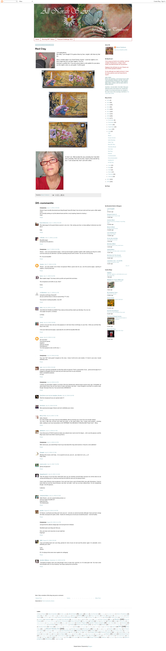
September (111, 127)
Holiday (72, 624)
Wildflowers (104, 637)
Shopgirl (42, 452)
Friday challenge (50, 622)
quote (126, 632)
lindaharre (42, 430)
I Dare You (96, 624)
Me (120, 627)
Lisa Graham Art (111, 232)
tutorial (51, 637)
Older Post (98, 598)
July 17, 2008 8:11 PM (53, 292)
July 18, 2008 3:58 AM (49, 322)
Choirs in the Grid (81, 617)
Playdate (86, 632)
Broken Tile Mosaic (95, 615)
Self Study (83, 634)
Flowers (110, 621)
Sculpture (70, 634)
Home (37, 39)
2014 (108, 104)
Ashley (38, 615)
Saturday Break (112, 147)
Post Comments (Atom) (48, 601)
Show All (127, 265)
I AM (109, 133)
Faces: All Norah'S (75, 621)
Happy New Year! (119, 330)
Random (44, 634)
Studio (70, 635)
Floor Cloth (103, 621)
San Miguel (62, 634)
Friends (58, 623)
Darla (41, 276)
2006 (108, 181)
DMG (41, 540)
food (116, 621)
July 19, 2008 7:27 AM (52, 415)
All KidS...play (63, 614)
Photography (54, 632)
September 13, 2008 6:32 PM (57, 560)
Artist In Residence (122, 614)
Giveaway (124, 623)
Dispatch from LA (112, 214)
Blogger (90, 646)
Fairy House (85, 621)
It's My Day (111, 162)
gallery (63, 622)
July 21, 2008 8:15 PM (53, 442)
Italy (128, 624)
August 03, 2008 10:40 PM (51, 510)
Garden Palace (81, 623)
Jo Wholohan (43, 292)
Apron (87, 614)
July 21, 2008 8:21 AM (51, 430)
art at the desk (94, 614)
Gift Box (118, 622)
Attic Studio (49, 615)
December (111, 120)
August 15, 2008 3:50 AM (49, 540)
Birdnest (74, 615)
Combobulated (112, 155)
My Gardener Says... (112, 292)
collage (106, 617)
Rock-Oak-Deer (111, 329)
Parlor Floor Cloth (45, 632)
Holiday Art (111, 160)
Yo (55, 639)
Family (92, 621)
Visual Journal (111, 138)
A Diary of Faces (41, 614)
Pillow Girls (72, 632)
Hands (59, 624)
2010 (108, 113)
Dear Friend (56, 619)
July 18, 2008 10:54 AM (49, 367)
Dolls (81, 619)
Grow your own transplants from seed (116, 312)
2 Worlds (42, 237)
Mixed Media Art (52, 629)
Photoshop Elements (63, 632)
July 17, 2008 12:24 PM (53, 249)
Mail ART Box (111, 144)
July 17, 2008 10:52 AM (55, 223)
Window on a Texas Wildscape (115, 279)
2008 (108, 118)
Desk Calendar (74, 619)
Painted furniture (101, 630)
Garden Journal (71, 622)
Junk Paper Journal (68, 626)
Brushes (104, 615)
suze (41, 367)
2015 (108, 102)
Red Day (110, 151)
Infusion (104, 624)
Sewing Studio (90, 634)
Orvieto (93, 630)
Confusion (40, 619)
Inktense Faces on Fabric (114, 624)
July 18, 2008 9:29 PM (68, 395)
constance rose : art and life (114, 260)
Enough (96, 619)
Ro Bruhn (42, 405)
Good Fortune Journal (42, 624)
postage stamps (94, 632)
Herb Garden (65, 624)
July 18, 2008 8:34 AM (53, 355)
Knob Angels (83, 626)
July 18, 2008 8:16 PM (53, 382)
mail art (114, 626)
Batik (64, 615)
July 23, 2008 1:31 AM (54, 474)
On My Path (56, 630)
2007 (108, 179)
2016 (108, 100)
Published (121, 632)
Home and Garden (82, 624)
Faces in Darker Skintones (50, 621)
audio (55, 615)
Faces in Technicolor (62, 621)
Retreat (110, 153)
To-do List (112, 635)
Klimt (76, 626)
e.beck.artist (43, 464)
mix (43, 629)
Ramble (38, 634)
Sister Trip (110, 142)
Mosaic (94, 629)
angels (81, 614)
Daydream (48, 619)
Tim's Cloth (105, 635)
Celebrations (46, 617)
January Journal (43, 626)
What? (109, 135)
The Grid (99, 635)
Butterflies (110, 615)
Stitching (53, 635)
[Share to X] (60, 195)
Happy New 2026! (111, 234)
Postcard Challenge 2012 (65, 39)
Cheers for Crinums (111, 294)
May (109, 167)
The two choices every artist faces (115, 245)
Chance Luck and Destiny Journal (66, 617)
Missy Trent (43, 415)
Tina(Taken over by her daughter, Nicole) (51, 395)
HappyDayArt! (44, 474)
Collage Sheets (114, 617)
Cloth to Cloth (100, 617)
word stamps (119, 637)
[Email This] (56, 195)
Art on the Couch (111, 614)
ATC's (43, 615)
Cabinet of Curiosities (119, 615)
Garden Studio (110, 622)
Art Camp (103, 614)
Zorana (59, 639)
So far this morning (112, 238)
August (110, 129)
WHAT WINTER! (119, 299)
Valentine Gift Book (59, 637)
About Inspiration (52, 614)
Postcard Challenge (106, 632)
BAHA (59, 615)
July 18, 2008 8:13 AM (49, 337)
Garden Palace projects (96, 623)
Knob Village (90, 626)
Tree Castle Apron (120, 635)
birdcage (69, 615)
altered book (72, 614)
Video (67, 637)
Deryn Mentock (65, 619)
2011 (108, 111)
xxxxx (41, 337)
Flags (97, 621)
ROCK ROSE (110, 298)
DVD (85, 619)
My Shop (105, 629)
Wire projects (112, 637)
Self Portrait (76, 634)
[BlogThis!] (58, 195)
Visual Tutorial (94, 637)
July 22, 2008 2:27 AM (50, 452)
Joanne (42, 264)
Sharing (97, 634)
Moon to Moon (111, 227)
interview (123, 624)
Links (101, 626)
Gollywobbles (110, 249)
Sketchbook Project (124, 634)
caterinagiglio (111, 209)
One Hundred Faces (67, 630)
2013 (108, 107)
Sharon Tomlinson (121, 47)
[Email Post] (53, 195)
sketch (114, 634)
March (110, 172)
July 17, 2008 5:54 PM (49, 276)
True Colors (44, 637)
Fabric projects (103, 619)
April (109, 170)
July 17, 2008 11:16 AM (51, 237)
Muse (100, 629)
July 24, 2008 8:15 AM (55, 495)
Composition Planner (124, 617)
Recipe (49, 634)
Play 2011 (79, 632)
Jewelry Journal (59, 626)
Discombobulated (112, 158)
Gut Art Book (52, 624)
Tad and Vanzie (78, 635)
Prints (115, 632)
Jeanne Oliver (111, 220)
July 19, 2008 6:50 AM (51, 405)
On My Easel (49, 630)
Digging (109, 272)
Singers (102, 634)
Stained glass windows (44, 635)
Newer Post (39, 598)
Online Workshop (82, 630)
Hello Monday (111, 140)
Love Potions (107, 626)
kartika (42, 510)
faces (117, 619)
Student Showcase (61, 635)
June (109, 165)
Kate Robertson (44, 223)
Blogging (87, 615)
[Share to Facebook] (62, 195)
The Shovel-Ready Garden (114, 316)
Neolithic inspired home (112, 228)
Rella (41, 307)
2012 (108, 109)
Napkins (111, 629)
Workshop (49, 639)
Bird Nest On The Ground (114, 255)
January (110, 176)
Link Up (96, 626)
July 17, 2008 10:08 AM (53, 208)
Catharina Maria (44, 495)
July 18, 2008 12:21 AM (49, 307)
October (110, 124)
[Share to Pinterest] (63, 195)
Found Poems (122, 621)
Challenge (53, 617)
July (109, 131)
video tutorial (74, 637)
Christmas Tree (91, 617)
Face (111, 619)
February (110, 174)
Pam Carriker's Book (117, 630)
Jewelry (51, 626)
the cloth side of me (89, 635)
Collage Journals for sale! (113, 262)
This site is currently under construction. (116, 251)
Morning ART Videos (48, 39)
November (111, 122)
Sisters (108, 634)
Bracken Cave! (118, 281)
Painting (108, 630)
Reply (41, 217)
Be (107, 210)
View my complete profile (120, 50)
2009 (108, 116)
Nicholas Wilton (111, 244)
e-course (90, 619)
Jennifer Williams (44, 560)
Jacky (41, 322)
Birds (79, 615)
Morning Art (86, 629)
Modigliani (67, 629)
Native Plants (119, 629)
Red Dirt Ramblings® (113, 311)
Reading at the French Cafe (113, 215)
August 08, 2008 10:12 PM (54, 522)
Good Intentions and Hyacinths (114, 256)
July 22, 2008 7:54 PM (53, 464)
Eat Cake (110, 149)
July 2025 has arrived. (112, 239)
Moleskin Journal (75, 629)
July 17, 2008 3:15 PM (50, 264)
